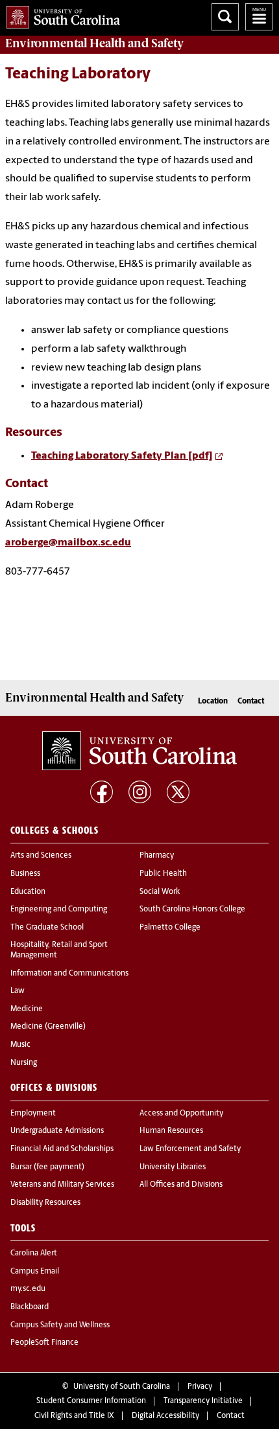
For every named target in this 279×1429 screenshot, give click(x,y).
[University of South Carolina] (139, 751)
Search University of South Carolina (225, 16)
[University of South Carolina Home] (60, 14)
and (94, 43)
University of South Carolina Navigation (259, 16)
